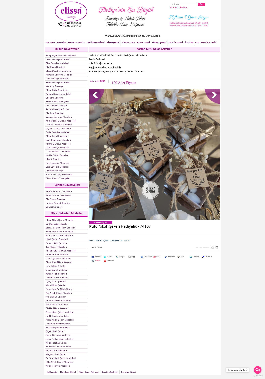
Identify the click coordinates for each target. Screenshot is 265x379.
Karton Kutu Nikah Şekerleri (59, 235)
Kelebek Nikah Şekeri (56, 343)
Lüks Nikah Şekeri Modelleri (59, 362)
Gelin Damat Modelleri (56, 270)
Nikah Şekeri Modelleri (57, 304)
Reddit (93, 261)
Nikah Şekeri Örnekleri (57, 239)
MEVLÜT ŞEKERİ (176, 43)
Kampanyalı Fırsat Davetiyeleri (61, 55)
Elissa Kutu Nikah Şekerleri (59, 262)
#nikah (98, 241)
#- (121, 241)
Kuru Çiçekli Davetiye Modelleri (61, 121)
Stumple (191, 257)
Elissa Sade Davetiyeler (57, 101)
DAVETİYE (61, 43)
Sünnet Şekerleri (54, 207)
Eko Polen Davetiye (55, 67)
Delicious (203, 257)
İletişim (183, 8)
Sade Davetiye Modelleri (57, 132)
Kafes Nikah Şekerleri (56, 274)
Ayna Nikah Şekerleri (56, 297)
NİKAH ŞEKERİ (113, 43)
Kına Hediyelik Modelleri (57, 327)
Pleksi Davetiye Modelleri (58, 82)
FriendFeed (142, 257)
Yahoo (154, 257)
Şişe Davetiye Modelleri (57, 167)
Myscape (166, 257)
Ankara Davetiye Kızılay (57, 109)
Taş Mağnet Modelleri (56, 247)
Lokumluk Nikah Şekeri (57, 277)
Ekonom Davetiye (54, 98)
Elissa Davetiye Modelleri (58, 59)
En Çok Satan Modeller (57, 224)
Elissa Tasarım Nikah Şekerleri (60, 227)
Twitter (105, 257)
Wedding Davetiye (54, 86)
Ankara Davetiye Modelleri (58, 94)
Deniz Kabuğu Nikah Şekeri (59, 289)
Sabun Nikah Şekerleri (56, 243)
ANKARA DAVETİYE (76, 43)
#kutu (91, 241)
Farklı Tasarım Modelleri (57, 316)
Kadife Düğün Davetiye (57, 155)
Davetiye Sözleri (128, 372)
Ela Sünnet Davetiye (55, 199)
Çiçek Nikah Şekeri (55, 331)
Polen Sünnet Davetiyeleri (58, 195)
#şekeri (106, 241)
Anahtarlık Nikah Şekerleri (58, 300)
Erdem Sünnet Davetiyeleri (59, 191)
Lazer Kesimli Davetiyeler (58, 151)
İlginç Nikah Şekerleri (56, 281)
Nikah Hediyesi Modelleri (58, 366)
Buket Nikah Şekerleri (56, 350)
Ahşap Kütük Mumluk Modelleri (61, 250)
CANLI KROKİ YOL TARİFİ (205, 43)
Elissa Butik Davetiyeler (57, 90)
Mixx (179, 257)
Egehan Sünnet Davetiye (58, 203)
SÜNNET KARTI (128, 43)
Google (117, 257)
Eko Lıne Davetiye (54, 113)
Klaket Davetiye (53, 159)
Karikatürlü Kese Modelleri (58, 346)
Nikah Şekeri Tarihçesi (88, 372)
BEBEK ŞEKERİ (143, 43)
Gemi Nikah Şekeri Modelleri (59, 312)
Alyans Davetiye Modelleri (58, 144)
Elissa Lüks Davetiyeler (57, 136)
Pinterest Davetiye (54, 170)
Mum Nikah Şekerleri (56, 285)
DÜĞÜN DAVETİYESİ (96, 43)
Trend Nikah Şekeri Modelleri (60, 231)
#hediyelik (115, 241)
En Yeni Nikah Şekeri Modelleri (61, 358)
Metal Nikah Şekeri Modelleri (60, 320)
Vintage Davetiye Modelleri (59, 117)
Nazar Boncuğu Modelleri (58, 335)
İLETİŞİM (189, 43)
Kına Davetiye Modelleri (57, 163)
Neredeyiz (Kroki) (68, 372)
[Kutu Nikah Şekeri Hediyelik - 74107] (154, 219)
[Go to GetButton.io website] (258, 376)
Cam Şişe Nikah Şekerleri (58, 258)
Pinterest (105, 261)
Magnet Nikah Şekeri (56, 354)
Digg (129, 257)
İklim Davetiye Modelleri (57, 147)
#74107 (127, 241)
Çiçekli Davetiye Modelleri (58, 128)
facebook (93, 257)
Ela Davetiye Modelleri (56, 105)
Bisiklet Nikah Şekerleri (57, 308)
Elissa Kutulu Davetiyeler (58, 178)
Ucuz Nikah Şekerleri (56, 266)
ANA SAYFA (50, 43)
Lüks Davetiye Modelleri (57, 78)
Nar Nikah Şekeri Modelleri (59, 293)
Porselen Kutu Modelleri (57, 254)
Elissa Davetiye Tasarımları (59, 71)
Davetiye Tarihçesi (110, 372)
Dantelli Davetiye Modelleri (59, 124)
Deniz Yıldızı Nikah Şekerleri (59, 339)
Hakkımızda (52, 372)
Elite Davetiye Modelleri (57, 63)
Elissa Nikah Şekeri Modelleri (60, 220)
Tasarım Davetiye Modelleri (59, 174)
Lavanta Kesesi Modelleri (58, 323)
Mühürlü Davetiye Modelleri (59, 74)
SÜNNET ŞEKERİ (159, 43)
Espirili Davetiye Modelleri (58, 140)
